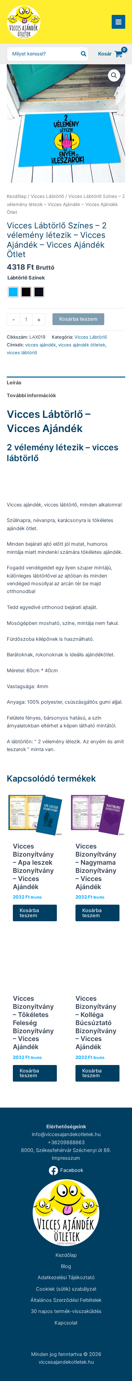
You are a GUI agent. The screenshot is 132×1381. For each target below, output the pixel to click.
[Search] (84, 54)
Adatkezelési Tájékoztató (66, 1277)
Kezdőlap (16, 196)
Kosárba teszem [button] (29, 913)
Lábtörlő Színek (26, 278)
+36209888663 (66, 1142)
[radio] (13, 292)
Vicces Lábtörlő (47, 196)
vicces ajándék (40, 344)
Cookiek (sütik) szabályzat (66, 1289)
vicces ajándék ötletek (81, 344)
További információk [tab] (31, 395)
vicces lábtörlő (22, 352)
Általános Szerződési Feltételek (66, 1300)
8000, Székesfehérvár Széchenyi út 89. (66, 1150)
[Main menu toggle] (118, 21)
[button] (114, 75)
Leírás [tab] (14, 383)
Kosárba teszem (78, 319)
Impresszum (66, 1158)
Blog (66, 1266)
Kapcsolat (66, 1323)
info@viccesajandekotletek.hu (66, 1134)
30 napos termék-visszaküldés (66, 1311)
